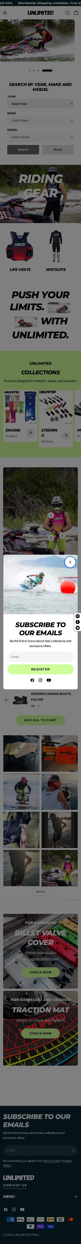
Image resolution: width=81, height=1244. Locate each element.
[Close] (70, 562)
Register (40, 669)
